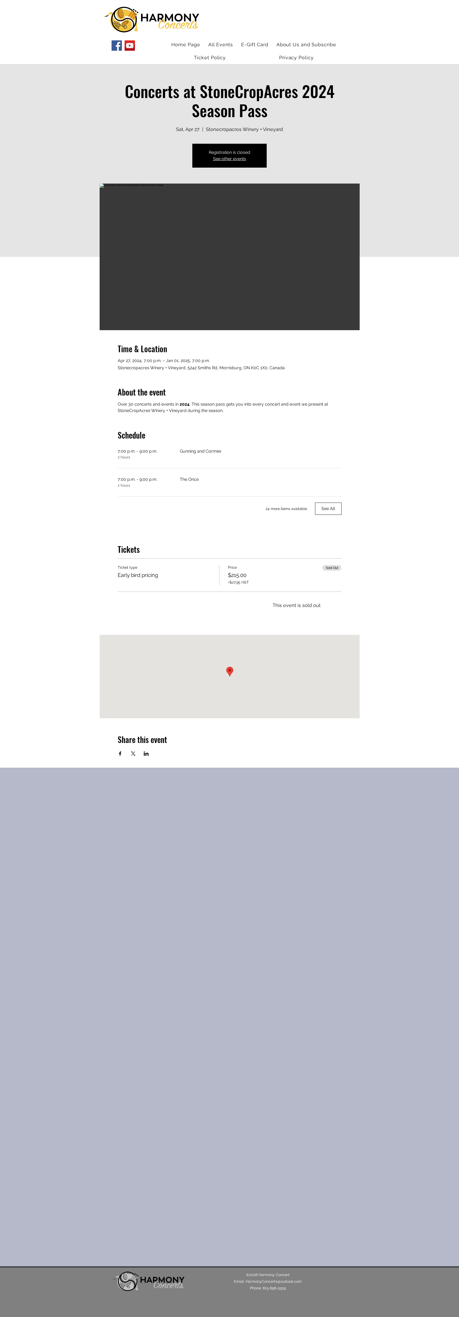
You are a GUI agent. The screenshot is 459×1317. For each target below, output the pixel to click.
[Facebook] (117, 45)
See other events (229, 158)
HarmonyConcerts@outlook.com (274, 1281)
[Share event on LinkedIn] (146, 753)
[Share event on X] (133, 753)
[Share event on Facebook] (120, 753)
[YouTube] (130, 45)
